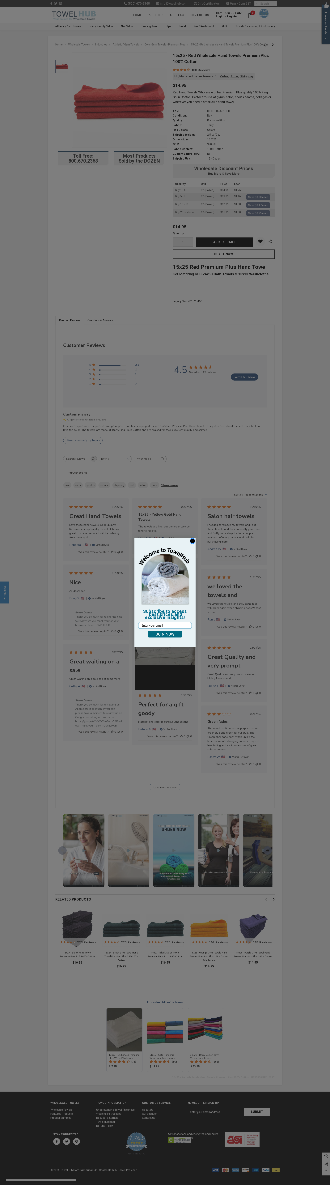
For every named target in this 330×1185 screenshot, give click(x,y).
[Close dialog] (192, 541)
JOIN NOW (165, 634)
